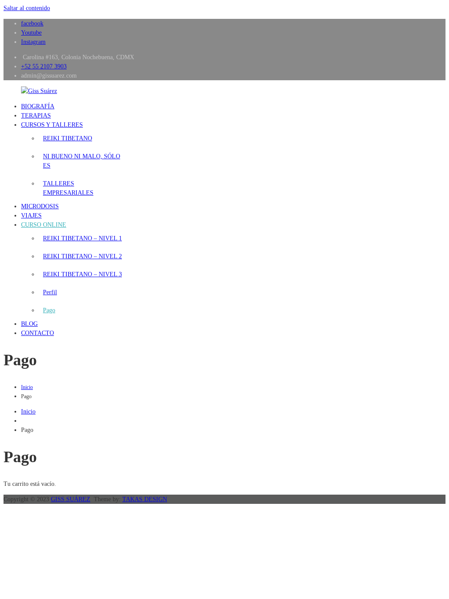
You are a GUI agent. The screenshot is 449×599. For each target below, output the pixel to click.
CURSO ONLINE (43, 224)
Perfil (50, 292)
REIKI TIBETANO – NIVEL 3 (82, 274)
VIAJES (31, 215)
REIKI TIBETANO (67, 138)
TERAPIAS (36, 115)
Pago (49, 310)
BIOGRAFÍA (37, 106)
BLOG (29, 324)
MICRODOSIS (40, 206)
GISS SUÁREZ (70, 499)
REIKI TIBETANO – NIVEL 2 (82, 256)
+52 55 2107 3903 (44, 66)
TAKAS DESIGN (144, 499)
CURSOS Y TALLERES (52, 124)
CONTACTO (37, 333)
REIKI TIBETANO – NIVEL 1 (82, 238)
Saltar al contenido (27, 8)
